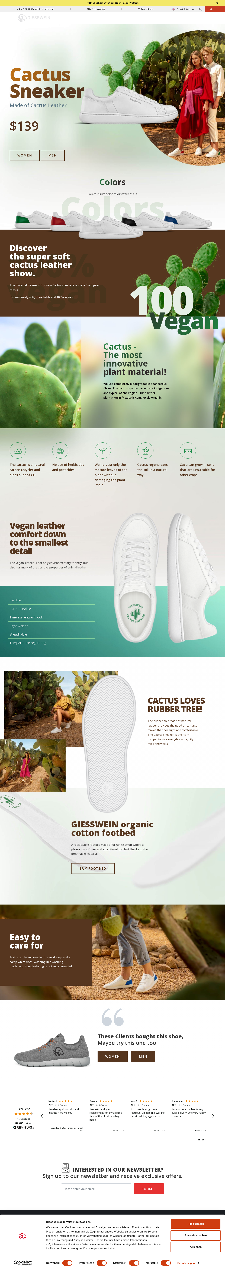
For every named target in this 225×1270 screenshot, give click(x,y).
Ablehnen (196, 1246)
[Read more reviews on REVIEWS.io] (23, 1128)
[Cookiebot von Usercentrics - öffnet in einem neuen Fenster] (22, 1263)
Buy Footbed (92, 868)
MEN (52, 155)
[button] (42, 1116)
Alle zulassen (196, 1223)
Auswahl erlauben (196, 1235)
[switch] (102, 1263)
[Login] (200, 9)
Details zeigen (186, 1263)
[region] (127, 1116)
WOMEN (24, 155)
